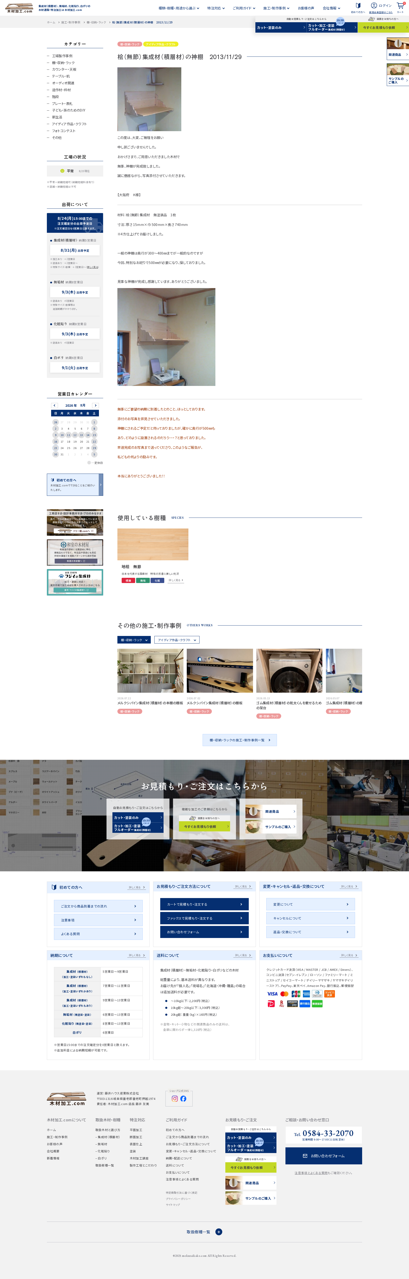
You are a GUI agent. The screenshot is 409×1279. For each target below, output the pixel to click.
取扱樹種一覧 (104, 1165)
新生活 (57, 116)
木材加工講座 (139, 1158)
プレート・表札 (62, 103)
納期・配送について (179, 1158)
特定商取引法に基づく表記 (181, 1192)
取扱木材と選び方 (107, 1130)
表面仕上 (136, 1144)
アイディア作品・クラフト (161, 44)
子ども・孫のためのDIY (68, 110)
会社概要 (53, 1151)
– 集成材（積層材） (107, 1137)
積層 (128, 580)
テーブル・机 (61, 75)
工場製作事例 (62, 55)
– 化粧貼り (102, 1151)
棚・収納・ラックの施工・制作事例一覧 (237, 740)
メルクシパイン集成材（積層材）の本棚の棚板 (150, 702)
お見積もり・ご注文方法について (188, 1144)
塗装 (133, 1151)
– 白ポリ (101, 1158)
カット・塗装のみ (269, 27)
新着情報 (53, 1158)
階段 (55, 96)
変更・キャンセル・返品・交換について (191, 1151)
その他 (57, 137)
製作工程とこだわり (143, 1165)
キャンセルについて (287, 918)
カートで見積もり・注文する (187, 904)
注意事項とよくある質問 (182, 1179)
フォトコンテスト (64, 130)
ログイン (385, 5)
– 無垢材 (101, 1144)
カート (401, 7)
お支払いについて (178, 1172)
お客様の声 (54, 1144)
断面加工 (136, 1137)
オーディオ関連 (63, 82)
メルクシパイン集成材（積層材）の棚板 (214, 702)
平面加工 (136, 1130)
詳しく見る (92, 267)
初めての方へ (358, 12)
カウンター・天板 (64, 69)
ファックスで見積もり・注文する (190, 918)
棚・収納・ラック (96, 22)
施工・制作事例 (70, 22)
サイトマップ (173, 1204)
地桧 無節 (131, 566)
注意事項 (68, 920)
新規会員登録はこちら (381, 12)
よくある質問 (70, 933)
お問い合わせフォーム (183, 931)
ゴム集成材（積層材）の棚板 (346, 702)
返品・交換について (287, 931)
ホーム (51, 22)
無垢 (143, 580)
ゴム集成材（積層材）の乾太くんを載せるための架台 (289, 705)
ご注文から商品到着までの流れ (84, 906)
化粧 (157, 580)
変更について (283, 904)
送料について (175, 1165)
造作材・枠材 (61, 89)
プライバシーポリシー (178, 1199)
